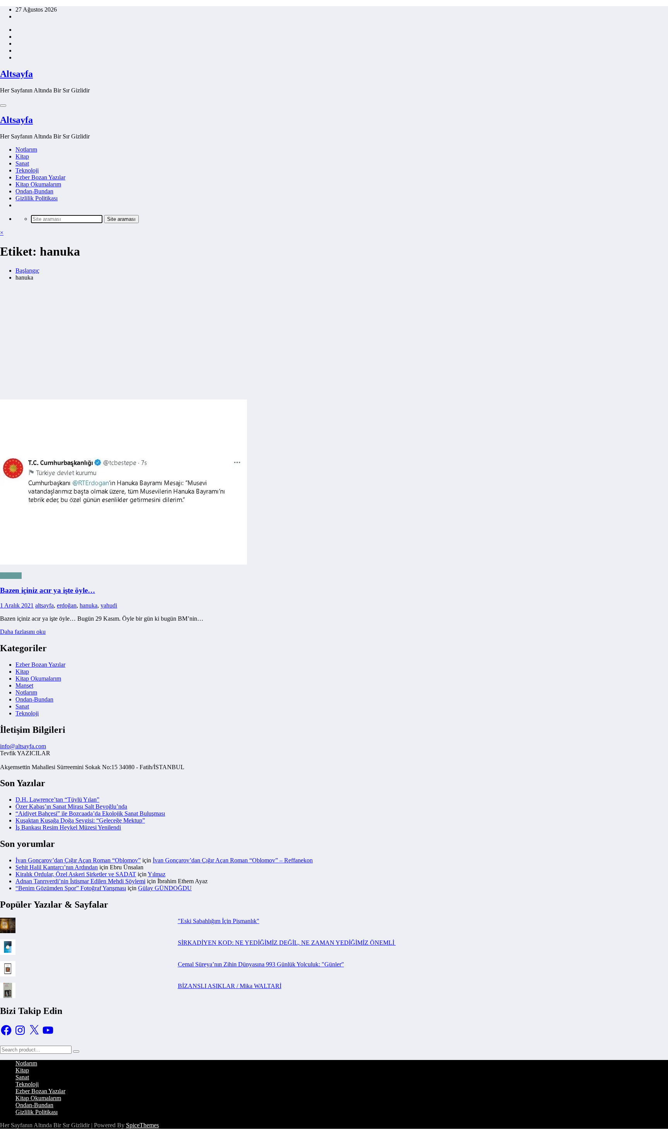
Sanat (22, 163)
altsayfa (44, 605)
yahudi (109, 605)
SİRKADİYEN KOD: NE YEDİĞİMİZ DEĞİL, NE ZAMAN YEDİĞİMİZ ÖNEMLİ (287, 942)
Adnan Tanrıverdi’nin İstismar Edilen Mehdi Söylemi (80, 881)
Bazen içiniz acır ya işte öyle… (47, 590)
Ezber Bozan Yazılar (40, 177)
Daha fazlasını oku (23, 631)
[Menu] (3, 105)
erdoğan (67, 605)
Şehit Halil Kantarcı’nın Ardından (56, 867)
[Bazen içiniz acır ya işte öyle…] (334, 426)
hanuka (88, 605)
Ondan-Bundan (34, 191)
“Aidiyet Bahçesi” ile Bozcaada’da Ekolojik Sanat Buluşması (90, 813)
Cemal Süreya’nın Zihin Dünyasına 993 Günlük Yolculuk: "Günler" (261, 964)
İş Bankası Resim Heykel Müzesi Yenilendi (68, 827)
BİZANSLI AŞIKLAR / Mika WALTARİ (229, 986)
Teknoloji (27, 170)
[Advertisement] (334, 341)
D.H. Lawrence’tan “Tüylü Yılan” (57, 799)
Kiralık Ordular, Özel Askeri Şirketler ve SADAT (75, 874)
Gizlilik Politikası (36, 198)
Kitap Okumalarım (38, 184)
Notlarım (26, 149)
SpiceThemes (142, 1125)
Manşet (24, 685)
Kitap (22, 156)
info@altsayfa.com (23, 746)
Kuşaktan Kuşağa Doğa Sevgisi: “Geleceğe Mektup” (80, 820)
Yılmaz (156, 874)
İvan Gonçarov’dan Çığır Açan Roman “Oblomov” (78, 860)
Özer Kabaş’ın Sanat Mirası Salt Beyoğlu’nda (71, 806)
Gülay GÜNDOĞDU (165, 888)
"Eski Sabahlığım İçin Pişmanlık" (218, 921)
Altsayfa (16, 74)
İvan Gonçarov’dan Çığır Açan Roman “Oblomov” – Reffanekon (233, 860)
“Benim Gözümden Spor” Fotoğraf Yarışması (70, 888)
